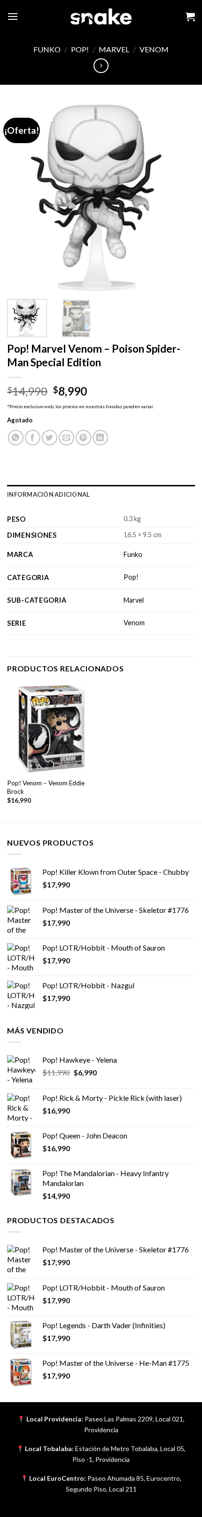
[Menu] (12, 16)
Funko (47, 49)
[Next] (179, 198)
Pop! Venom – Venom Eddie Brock (46, 787)
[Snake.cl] (101, 16)
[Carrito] (190, 16)
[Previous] (22, 198)
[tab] (101, 494)
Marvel (114, 49)
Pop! (80, 49)
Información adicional (48, 494)
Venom (154, 49)
